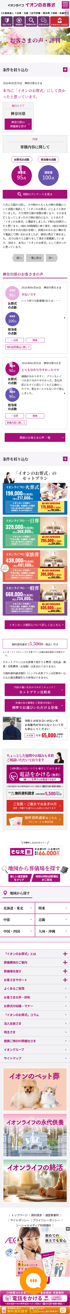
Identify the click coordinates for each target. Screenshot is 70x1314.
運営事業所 (52, 1215)
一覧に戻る (35, 258)
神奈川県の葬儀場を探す (18, 124)
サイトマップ (12, 1058)
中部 (6, 919)
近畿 (41, 919)
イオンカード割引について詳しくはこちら (35, 625)
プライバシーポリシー (46, 1220)
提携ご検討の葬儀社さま (20, 1041)
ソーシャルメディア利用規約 (33, 1225)
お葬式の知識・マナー (18, 1006)
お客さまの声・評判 (17, 997)
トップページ (19, 1215)
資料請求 (36, 1215)
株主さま (10, 1032)
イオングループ (14, 1049)
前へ (19, 258)
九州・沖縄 (46, 931)
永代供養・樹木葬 (40, 13)
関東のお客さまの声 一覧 (35, 437)
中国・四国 (11, 931)
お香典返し (8, 13)
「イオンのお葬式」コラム (21, 1014)
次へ (50, 258)
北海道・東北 (13, 908)
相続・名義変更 (60, 13)
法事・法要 (22, 13)
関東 (41, 908)
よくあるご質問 (14, 988)
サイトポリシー (19, 1220)
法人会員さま (12, 1023)
